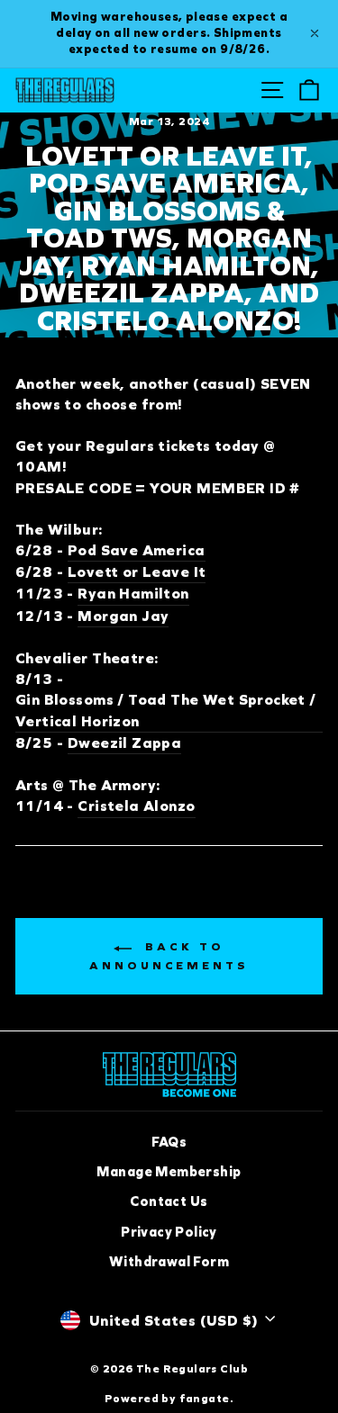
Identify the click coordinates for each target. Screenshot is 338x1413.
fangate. (206, 1398)
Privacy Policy (169, 1232)
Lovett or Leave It (137, 571)
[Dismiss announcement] (314, 33)
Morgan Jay (123, 616)
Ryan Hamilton (133, 593)
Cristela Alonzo (136, 805)
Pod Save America (137, 550)
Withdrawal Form (169, 1262)
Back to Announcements (169, 957)
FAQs (169, 1142)
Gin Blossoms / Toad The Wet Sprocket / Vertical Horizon (165, 710)
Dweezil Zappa (124, 743)
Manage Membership (168, 1172)
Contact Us (168, 1201)
